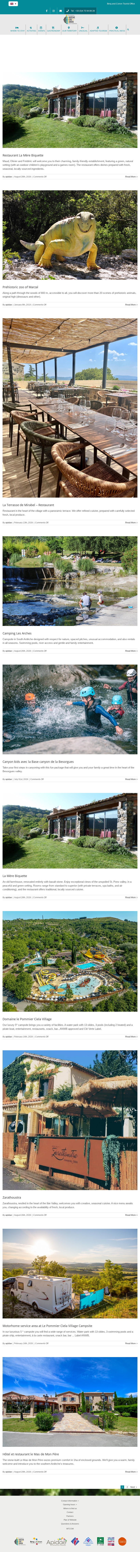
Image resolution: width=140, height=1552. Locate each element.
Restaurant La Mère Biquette (23, 155)
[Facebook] (46, 10)
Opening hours (70, 1504)
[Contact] (60, 10)
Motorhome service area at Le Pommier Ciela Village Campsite (47, 1326)
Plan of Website (70, 1520)
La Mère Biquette (15, 876)
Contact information (70, 1501)
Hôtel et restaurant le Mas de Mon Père (31, 1454)
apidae (8, 177)
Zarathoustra (12, 1197)
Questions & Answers (70, 1524)
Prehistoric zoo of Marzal (20, 287)
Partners (70, 1516)
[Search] (128, 30)
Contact (70, 1512)
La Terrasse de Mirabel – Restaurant (28, 505)
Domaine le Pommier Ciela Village (27, 1019)
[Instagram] (53, 10)
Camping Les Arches (17, 633)
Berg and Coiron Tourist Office (121, 4)
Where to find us (70, 1508)
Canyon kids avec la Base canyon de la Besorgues (38, 762)
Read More (130, 177)
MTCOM (70, 1529)
